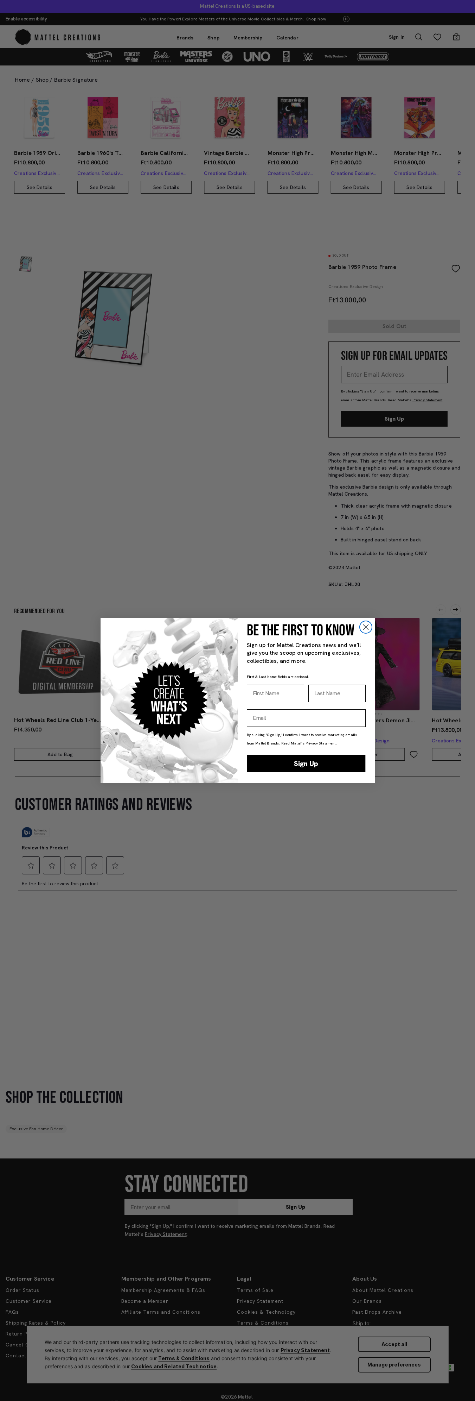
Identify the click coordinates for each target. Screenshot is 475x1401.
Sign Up (306, 763)
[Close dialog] (366, 627)
